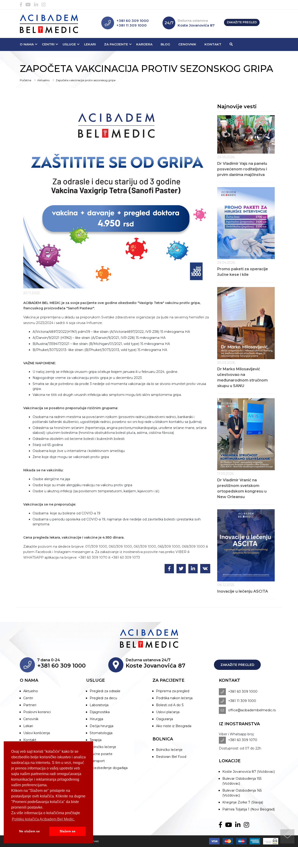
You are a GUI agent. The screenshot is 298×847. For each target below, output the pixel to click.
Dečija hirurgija (101, 726)
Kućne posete (101, 754)
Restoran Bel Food (171, 757)
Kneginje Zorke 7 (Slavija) (242, 802)
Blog (165, 44)
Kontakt (212, 44)
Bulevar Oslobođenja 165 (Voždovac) (242, 792)
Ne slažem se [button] (29, 831)
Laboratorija (99, 705)
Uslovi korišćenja (36, 733)
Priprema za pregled (172, 691)
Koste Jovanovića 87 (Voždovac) (248, 771)
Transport (97, 761)
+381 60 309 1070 (242, 740)
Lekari (90, 44)
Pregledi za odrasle (105, 691)
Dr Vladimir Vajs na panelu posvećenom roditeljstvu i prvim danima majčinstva (242, 169)
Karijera (144, 44)
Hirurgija (96, 719)
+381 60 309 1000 (132, 20)
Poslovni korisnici (37, 712)
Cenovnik (187, 44)
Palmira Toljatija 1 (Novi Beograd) (248, 809)
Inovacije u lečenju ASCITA (242, 591)
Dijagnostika (100, 712)
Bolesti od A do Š (170, 705)
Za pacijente (116, 44)
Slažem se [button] (67, 831)
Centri (48, 44)
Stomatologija (101, 733)
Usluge (69, 44)
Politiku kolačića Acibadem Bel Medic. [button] (43, 819)
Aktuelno (43, 80)
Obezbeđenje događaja (109, 768)
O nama (27, 44)
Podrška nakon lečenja (174, 698)
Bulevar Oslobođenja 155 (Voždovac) (241, 781)
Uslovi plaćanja (167, 712)
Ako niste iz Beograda (173, 726)
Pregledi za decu (103, 698)
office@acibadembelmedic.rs (252, 710)
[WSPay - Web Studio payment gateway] (269, 841)
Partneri (29, 705)
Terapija (96, 740)
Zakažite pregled (242, 22)
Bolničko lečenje (103, 747)
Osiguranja (164, 719)
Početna (25, 80)
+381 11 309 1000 (131, 25)
